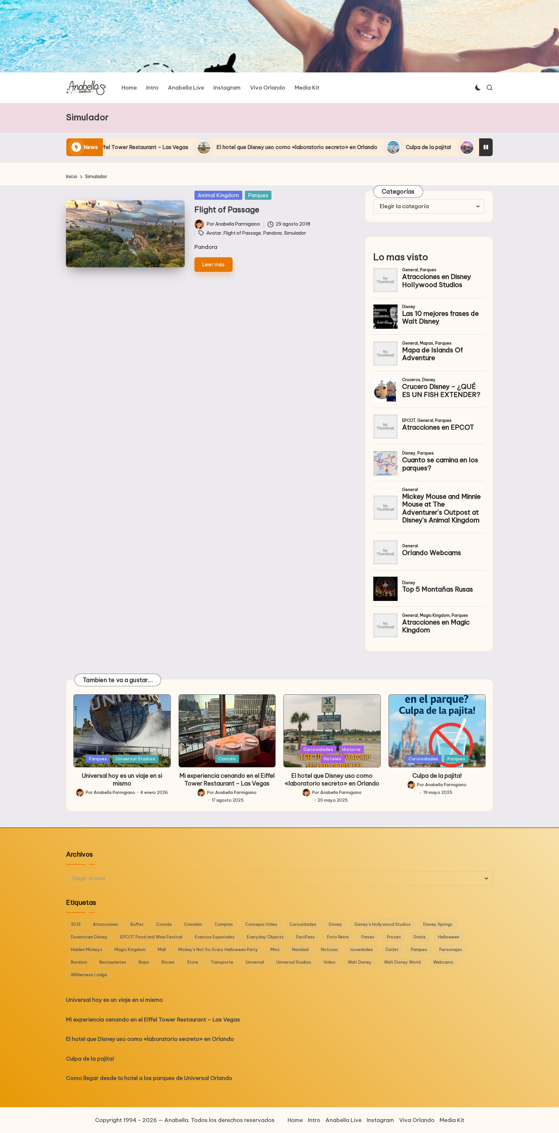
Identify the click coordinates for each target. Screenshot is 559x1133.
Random (79, 962)
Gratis (419, 936)
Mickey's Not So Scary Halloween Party (218, 949)
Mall (162, 949)
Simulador (295, 233)
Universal (255, 962)
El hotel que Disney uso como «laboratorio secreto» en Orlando (209, 147)
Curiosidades (318, 749)
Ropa (143, 962)
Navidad (300, 949)
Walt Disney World (402, 962)
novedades (361, 949)
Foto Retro (338, 936)
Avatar (213, 233)
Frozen (394, 936)
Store (192, 962)
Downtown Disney (89, 936)
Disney (335, 924)
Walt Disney (360, 962)
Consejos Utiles (261, 924)
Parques (258, 195)
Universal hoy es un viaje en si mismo (122, 779)
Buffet (137, 924)
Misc (275, 949)
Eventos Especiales (215, 936)
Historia (351, 749)
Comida (227, 758)
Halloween (448, 936)
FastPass (305, 936)
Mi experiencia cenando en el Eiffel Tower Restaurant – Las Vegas (227, 779)
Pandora (272, 233)
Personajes (450, 949)
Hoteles (333, 758)
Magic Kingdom (130, 949)
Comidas (193, 924)
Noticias (329, 949)
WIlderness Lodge (89, 974)
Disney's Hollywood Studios (383, 924)
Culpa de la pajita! (340, 147)
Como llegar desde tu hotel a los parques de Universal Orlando (470, 147)
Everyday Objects (265, 936)
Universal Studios (135, 758)
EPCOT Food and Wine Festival (151, 936)
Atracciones (105, 924)
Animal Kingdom (218, 195)
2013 (76, 924)
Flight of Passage (226, 209)
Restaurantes (112, 962)
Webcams (443, 962)
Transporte (222, 962)
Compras (223, 924)
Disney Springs (438, 924)
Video (329, 962)
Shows (168, 962)
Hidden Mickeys (86, 949)
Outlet (392, 949)
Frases (368, 936)
